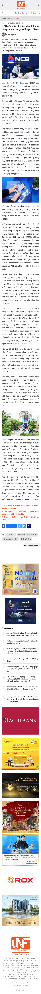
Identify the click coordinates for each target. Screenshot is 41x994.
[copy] (29, 526)
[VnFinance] (21, 5)
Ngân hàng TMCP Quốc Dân (27, 534)
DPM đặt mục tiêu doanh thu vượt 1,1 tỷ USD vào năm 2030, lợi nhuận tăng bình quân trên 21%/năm (23, 651)
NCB (20, 138)
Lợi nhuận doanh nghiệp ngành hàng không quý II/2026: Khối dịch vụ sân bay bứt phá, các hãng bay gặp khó (22, 679)
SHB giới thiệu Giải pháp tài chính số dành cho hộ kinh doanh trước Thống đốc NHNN (21, 634)
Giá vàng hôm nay (21, 13)
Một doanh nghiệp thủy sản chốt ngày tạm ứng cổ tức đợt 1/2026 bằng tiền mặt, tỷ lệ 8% (22, 669)
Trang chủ (6, 18)
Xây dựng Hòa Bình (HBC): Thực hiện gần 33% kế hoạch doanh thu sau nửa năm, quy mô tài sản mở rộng (23, 699)
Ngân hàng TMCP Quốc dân (15, 83)
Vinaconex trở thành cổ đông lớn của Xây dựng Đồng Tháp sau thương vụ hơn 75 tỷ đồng (22, 689)
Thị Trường (17, 18)
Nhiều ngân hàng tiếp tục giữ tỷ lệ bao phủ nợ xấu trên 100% (22, 642)
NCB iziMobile (26, 539)
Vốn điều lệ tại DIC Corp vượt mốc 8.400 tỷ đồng (22, 660)
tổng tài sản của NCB (11, 539)
